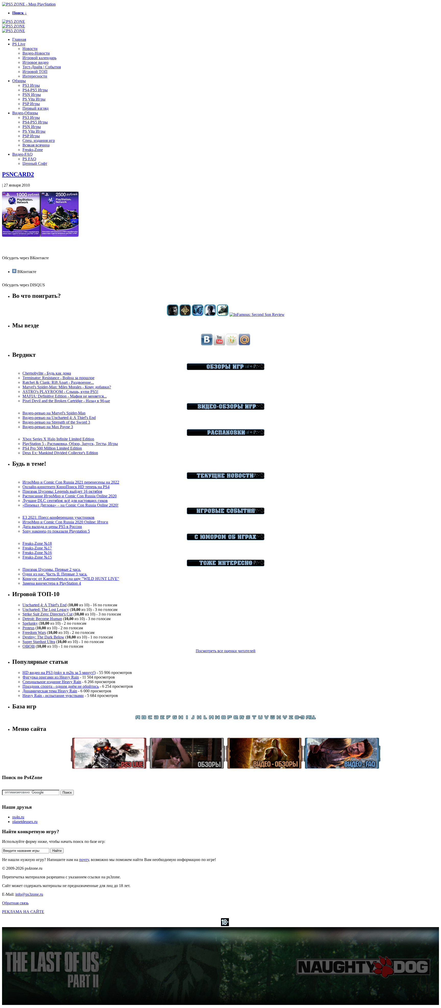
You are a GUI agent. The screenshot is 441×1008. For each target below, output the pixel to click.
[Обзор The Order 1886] (185, 314)
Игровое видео (35, 62)
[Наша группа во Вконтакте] (207, 344)
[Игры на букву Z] (290, 718)
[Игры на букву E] (162, 718)
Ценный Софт (34, 163)
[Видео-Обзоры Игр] (225, 408)
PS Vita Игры (33, 99)
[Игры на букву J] (192, 718)
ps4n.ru (18, 817)
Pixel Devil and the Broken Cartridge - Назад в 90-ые (66, 401)
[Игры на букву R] (241, 718)
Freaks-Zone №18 (37, 543)
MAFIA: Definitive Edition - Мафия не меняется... (64, 396)
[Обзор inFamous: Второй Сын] (257, 314)
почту (84, 859)
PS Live (18, 44)
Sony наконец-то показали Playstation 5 (56, 531)
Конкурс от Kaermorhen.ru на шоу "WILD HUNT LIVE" (70, 578)
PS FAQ (29, 159)
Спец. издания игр (38, 140)
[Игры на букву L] (205, 718)
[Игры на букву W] (272, 718)
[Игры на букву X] (278, 718)
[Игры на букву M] (211, 718)
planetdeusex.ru (25, 821)
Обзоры (19, 81)
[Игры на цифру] (300, 718)
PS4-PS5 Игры (35, 90)
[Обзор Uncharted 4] (210, 314)
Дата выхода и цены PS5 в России (52, 526)
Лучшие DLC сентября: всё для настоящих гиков (65, 500)
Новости (30, 48)
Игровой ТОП (34, 71)
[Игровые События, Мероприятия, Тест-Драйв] (225, 513)
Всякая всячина (36, 145)
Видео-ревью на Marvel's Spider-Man (53, 413)
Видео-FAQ (22, 154)
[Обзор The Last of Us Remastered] (172, 314)
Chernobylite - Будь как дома (46, 373)
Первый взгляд (35, 108)
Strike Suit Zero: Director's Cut (47, 614)
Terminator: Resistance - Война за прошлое (58, 378)
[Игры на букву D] (156, 718)
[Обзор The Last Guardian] (222, 314)
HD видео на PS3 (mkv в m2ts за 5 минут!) (59, 672)
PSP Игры (31, 104)
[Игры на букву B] (143, 718)
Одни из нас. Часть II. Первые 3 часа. (54, 574)
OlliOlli (28, 646)
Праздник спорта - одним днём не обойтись (60, 686)
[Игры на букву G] (174, 718)
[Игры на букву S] (248, 718)
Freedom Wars (34, 632)
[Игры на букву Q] (235, 718)
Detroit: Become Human (42, 619)
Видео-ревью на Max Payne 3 (47, 427)
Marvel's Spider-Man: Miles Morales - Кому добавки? (66, 387)
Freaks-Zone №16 (37, 552)
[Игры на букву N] (217, 718)
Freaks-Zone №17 (37, 548)
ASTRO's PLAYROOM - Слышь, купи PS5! (60, 391)
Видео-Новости (36, 53)
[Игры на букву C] (150, 718)
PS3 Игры (31, 85)
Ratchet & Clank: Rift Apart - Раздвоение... (58, 382)
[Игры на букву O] (223, 718)
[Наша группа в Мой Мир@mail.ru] (244, 344)
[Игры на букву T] (254, 718)
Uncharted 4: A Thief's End (44, 605)
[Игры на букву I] (186, 718)
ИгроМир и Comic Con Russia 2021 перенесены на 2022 (70, 482)
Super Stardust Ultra (38, 642)
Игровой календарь (39, 58)
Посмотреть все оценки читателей (225, 651)
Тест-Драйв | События (41, 67)
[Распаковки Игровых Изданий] (225, 434)
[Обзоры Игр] (225, 368)
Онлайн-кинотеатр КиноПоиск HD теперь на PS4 (65, 487)
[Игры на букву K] (199, 718)
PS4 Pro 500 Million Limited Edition (52, 448)
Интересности (34, 76)
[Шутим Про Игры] (225, 539)
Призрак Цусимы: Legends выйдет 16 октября (62, 491)
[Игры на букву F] (168, 718)
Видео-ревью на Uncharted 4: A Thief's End (59, 417)
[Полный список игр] (311, 718)
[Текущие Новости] (225, 477)
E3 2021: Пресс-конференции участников (58, 517)
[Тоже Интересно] (225, 565)
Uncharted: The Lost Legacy (45, 609)
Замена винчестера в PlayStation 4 (51, 583)
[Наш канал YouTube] (219, 344)
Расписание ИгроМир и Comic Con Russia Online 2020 (69, 496)
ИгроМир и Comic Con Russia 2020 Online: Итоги (65, 522)
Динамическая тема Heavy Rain (49, 691)
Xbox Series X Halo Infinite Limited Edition (58, 439)
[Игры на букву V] (266, 718)
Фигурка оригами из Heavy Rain (50, 677)
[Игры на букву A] (137, 718)
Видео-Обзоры (25, 113)
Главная (19, 39)
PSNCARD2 (18, 174)
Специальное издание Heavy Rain (51, 682)
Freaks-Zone (32, 149)
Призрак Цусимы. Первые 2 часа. (51, 569)
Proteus (28, 628)
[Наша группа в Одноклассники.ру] (232, 344)
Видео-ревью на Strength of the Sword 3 (56, 422)
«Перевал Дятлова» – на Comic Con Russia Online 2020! (70, 505)
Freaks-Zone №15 (37, 557)
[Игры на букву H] (180, 718)
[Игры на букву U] (260, 718)
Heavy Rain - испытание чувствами (53, 695)
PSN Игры (31, 94)
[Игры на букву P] (229, 718)
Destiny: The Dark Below (43, 637)
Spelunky (30, 623)
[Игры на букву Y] (284, 718)
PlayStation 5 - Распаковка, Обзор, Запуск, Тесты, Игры (70, 443)
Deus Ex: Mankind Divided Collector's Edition (60, 453)
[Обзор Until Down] (197, 314)
